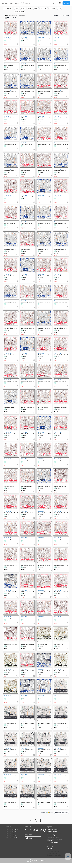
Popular (6, 15)
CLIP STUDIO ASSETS (12, 831)
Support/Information (53, 842)
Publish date (21, 15)
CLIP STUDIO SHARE (12, 837)
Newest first (13, 15)
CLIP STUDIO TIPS (11, 833)
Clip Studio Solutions (53, 851)
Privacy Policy (51, 835)
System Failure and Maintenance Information (56, 839)
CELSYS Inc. (50, 849)
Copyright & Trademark (53, 837)
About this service (52, 829)
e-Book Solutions (52, 853)
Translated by (43, 812)
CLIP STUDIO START (12, 829)
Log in (67, 3)
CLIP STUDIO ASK (11, 835)
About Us (43, 860)
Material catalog (7, 37)
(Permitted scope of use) (54, 833)
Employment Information (54, 855)
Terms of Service (52, 831)
